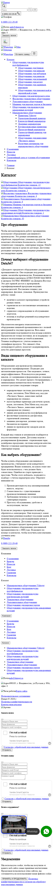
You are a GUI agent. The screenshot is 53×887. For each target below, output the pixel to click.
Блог (9, 567)
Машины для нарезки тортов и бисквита (32, 104)
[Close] (2, 719)
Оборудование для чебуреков (32, 73)
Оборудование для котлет (30, 82)
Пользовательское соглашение (15, 696)
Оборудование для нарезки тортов (23, 605)
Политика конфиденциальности (16, 701)
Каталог (11, 59)
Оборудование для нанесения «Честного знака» (32, 139)
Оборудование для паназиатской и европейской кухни (34, 91)
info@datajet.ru (17, 27)
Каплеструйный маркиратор (32, 121)
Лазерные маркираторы (29, 124)
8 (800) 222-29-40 (9, 22)
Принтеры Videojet (27, 115)
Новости (11, 152)
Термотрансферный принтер (32, 118)
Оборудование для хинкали (31, 70)
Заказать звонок (9, 35)
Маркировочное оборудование (27, 112)
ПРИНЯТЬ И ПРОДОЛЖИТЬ (14, 879)
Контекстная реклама (11, 704)
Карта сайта (21, 691)
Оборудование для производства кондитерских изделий (22, 595)
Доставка (11, 154)
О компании (13, 149)
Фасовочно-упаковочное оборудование (31, 98)
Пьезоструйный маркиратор (31, 129)
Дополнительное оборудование (27, 101)
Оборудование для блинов (31, 68)
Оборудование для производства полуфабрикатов (28, 63)
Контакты (11, 160)
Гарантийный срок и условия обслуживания (28, 157)
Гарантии (11, 572)
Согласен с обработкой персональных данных (26, 747)
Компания (6, 616)
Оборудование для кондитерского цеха (31, 96)
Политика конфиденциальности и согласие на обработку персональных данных (23, 881)
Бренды (10, 561)
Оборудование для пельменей (32, 79)
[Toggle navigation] (34, 53)
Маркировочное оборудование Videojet (25, 585)
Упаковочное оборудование (20, 599)
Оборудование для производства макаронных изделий (28, 108)
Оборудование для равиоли (31, 76)
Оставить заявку (22, 54)
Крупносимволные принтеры (32, 126)
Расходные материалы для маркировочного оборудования (33, 145)
